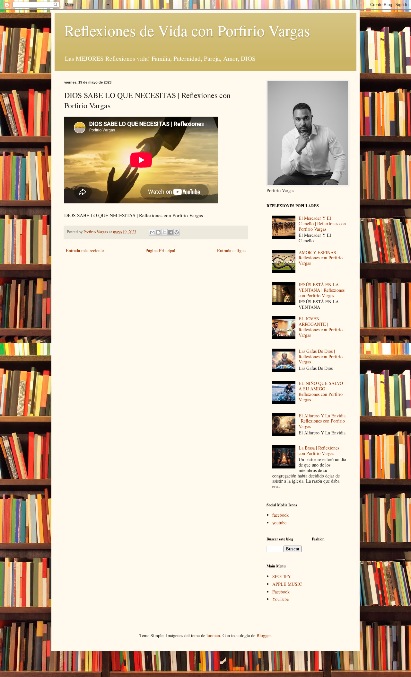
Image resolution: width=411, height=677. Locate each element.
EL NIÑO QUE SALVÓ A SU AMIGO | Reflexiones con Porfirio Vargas (321, 391)
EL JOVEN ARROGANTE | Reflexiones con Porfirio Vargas (321, 327)
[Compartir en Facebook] (170, 232)
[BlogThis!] (158, 232)
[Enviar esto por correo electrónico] (152, 232)
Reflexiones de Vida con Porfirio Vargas (187, 30)
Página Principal (160, 250)
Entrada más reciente (85, 250)
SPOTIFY (281, 576)
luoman (213, 635)
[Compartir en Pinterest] (176, 232)
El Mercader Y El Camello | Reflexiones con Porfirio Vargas (322, 223)
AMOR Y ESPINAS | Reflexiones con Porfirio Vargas (321, 257)
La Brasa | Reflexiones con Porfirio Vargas (319, 450)
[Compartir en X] (164, 232)
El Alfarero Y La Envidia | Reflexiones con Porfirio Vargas (322, 421)
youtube (279, 523)
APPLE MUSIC (287, 584)
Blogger (264, 635)
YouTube (280, 599)
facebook (280, 515)
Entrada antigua (231, 250)
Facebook (281, 592)
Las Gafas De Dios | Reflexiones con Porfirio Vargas (321, 356)
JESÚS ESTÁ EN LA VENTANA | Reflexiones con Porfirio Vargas (322, 289)
